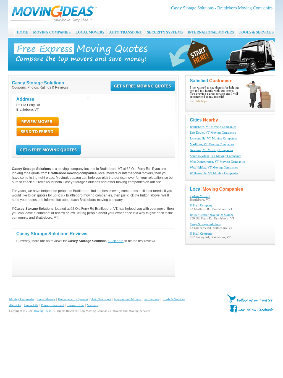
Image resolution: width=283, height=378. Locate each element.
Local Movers (46, 299)
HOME (22, 32)
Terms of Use (75, 305)
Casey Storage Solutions (205, 224)
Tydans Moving (200, 196)
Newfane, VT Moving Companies (211, 150)
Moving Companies (21, 299)
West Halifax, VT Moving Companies (214, 167)
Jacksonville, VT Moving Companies (213, 138)
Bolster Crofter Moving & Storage (212, 214)
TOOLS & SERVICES (256, 32)
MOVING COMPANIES (51, 32)
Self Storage (151, 299)
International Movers (127, 299)
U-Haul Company (201, 205)
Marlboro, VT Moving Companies (212, 144)
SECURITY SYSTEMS (165, 32)
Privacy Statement (52, 305)
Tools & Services (174, 299)
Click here (116, 241)
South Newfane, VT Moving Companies (215, 155)
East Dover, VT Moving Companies (213, 132)
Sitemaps (92, 305)
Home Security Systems (73, 299)
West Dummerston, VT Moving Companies (217, 161)
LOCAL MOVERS (89, 32)
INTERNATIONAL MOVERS (211, 32)
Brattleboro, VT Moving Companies (213, 126)
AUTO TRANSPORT (125, 32)
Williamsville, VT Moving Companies (214, 173)
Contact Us (31, 305)
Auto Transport (101, 299)
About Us (15, 305)
